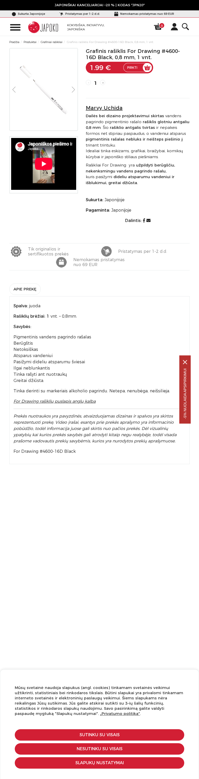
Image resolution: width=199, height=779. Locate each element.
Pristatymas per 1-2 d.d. (82, 14)
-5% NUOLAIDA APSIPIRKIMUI (185, 393)
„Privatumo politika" (120, 713)
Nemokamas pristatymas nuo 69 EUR (146, 14)
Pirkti (132, 67)
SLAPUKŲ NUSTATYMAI (99, 762)
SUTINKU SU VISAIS (100, 734)
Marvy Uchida (104, 108)
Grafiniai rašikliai (51, 42)
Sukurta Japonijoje (31, 14)
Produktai (30, 42)
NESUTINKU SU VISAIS (100, 748)
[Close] (185, 362)
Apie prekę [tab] (25, 289)
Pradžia (14, 42)
